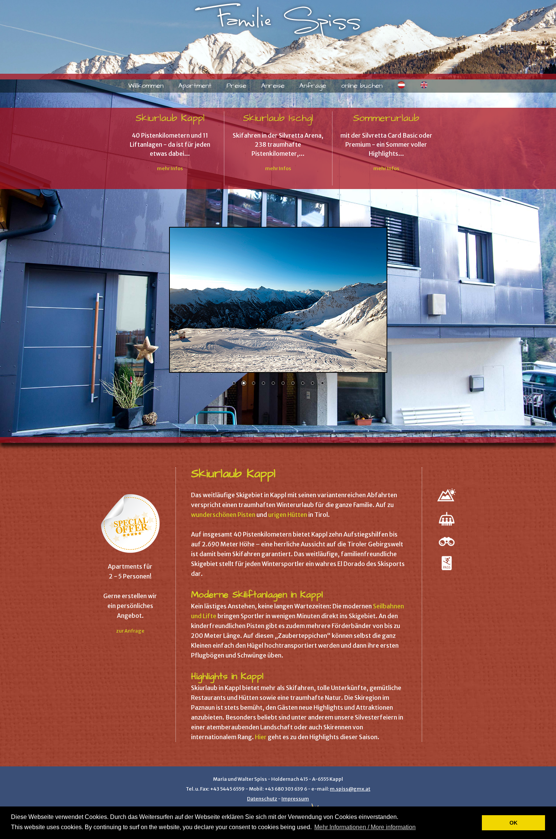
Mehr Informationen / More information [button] (365, 827)
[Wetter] (446, 502)
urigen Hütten (287, 514)
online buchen (361, 85)
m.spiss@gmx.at (350, 789)
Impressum (295, 799)
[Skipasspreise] (446, 568)
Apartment (195, 85)
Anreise (272, 85)
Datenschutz (262, 799)
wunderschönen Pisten (223, 514)
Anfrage (313, 85)
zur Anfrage (130, 631)
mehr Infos (170, 168)
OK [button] (513, 823)
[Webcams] (446, 546)
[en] (424, 86)
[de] (401, 86)
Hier (261, 737)
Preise (236, 85)
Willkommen (145, 85)
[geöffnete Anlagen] (446, 527)
